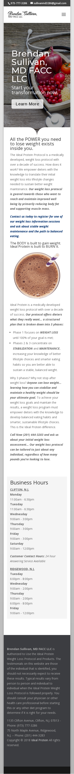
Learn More (27, 104)
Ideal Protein (39, 740)
